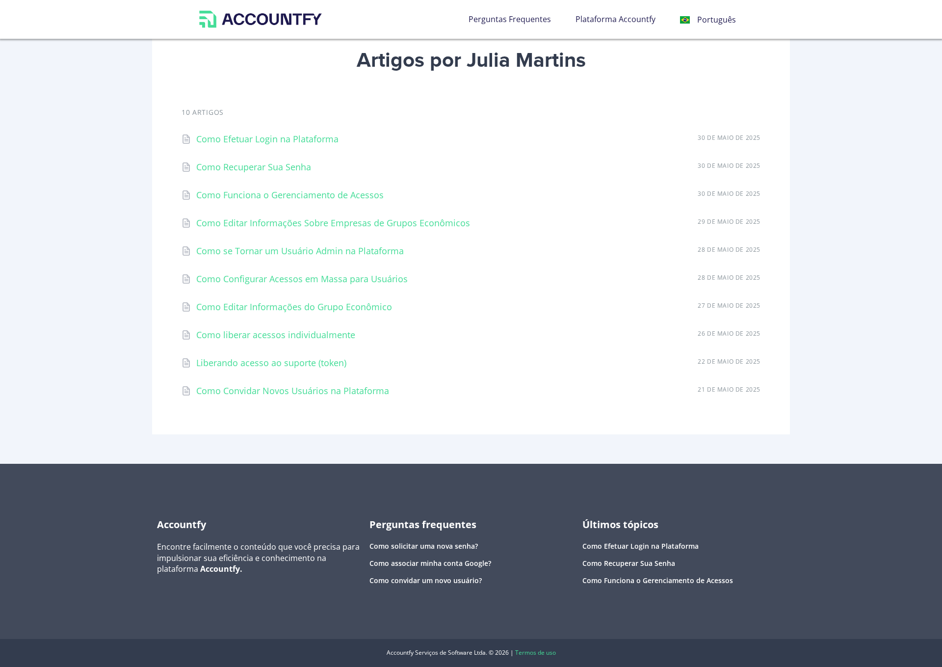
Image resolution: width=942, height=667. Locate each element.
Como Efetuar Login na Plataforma (267, 139)
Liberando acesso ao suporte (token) (271, 363)
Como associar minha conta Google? (430, 563)
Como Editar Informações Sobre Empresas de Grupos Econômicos (333, 223)
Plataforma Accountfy (615, 19)
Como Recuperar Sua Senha (253, 167)
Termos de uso (535, 652)
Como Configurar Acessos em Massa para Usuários (302, 279)
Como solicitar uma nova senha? (423, 546)
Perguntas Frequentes (510, 19)
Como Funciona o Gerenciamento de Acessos (290, 195)
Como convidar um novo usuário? (425, 580)
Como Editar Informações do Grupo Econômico (294, 307)
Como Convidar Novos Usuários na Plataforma (292, 391)
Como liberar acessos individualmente (275, 335)
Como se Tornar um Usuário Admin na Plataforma (300, 251)
